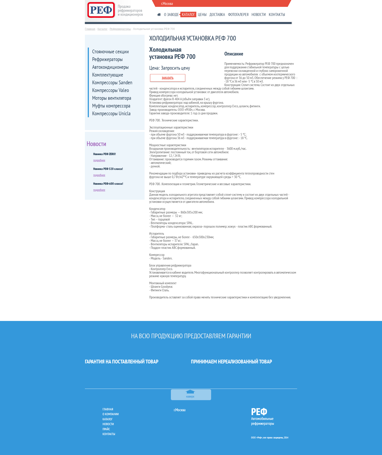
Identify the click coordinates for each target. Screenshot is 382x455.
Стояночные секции (110, 51)
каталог (108, 419)
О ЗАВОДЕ (171, 14)
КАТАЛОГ (188, 14)
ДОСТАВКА (217, 14)
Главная (90, 29)
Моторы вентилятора (111, 97)
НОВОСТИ (259, 14)
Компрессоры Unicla (111, 113)
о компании (111, 414)
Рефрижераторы (120, 29)
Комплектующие (107, 74)
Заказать (168, 78)
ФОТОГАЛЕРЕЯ (238, 14)
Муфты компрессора (111, 105)
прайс (106, 429)
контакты (109, 434)
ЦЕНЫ (202, 14)
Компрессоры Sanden (112, 82)
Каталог (102, 29)
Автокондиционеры (110, 66)
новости (108, 424)
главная (108, 409)
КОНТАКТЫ (277, 14)
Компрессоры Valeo (110, 90)
